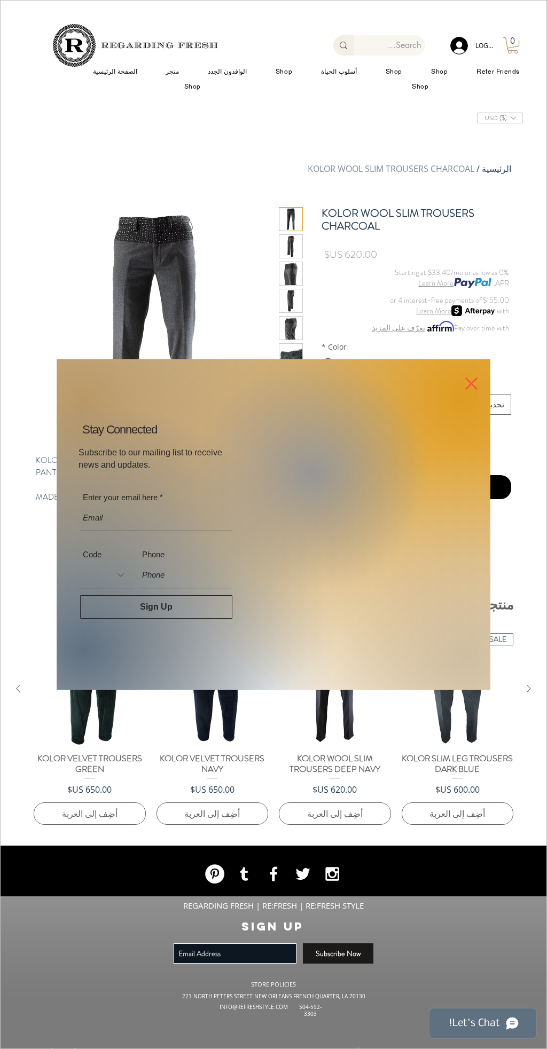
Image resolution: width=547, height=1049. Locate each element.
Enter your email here (120, 503)
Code (92, 560)
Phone (153, 560)
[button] (471, 378)
